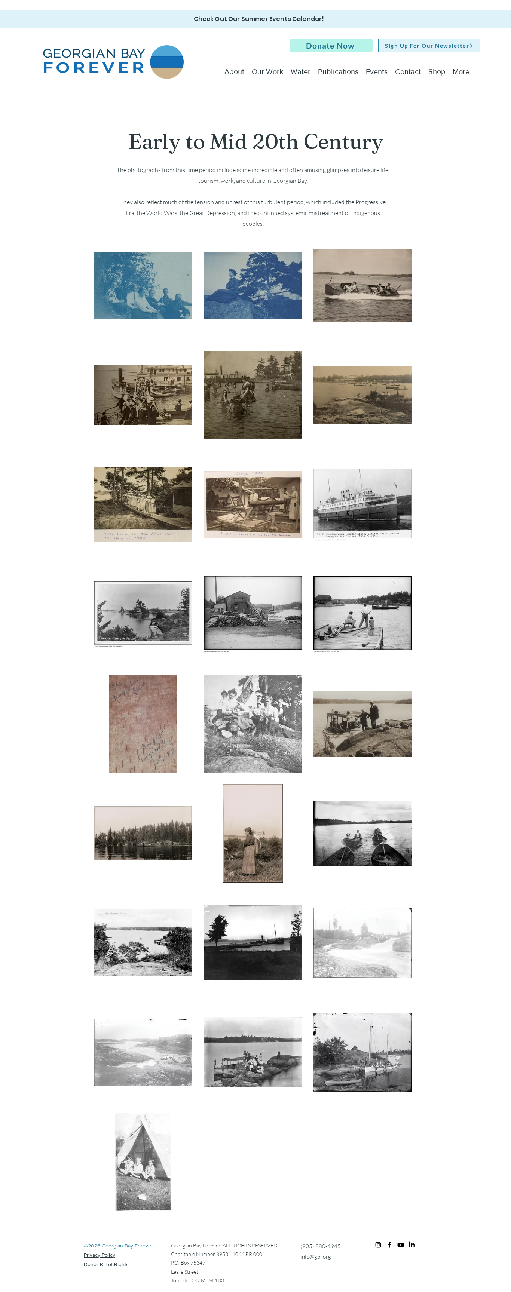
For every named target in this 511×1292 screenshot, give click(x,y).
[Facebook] (389, 1245)
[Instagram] (378, 1245)
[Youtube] (400, 1245)
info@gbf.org (315, 1256)
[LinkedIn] (412, 1245)
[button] (331, 45)
